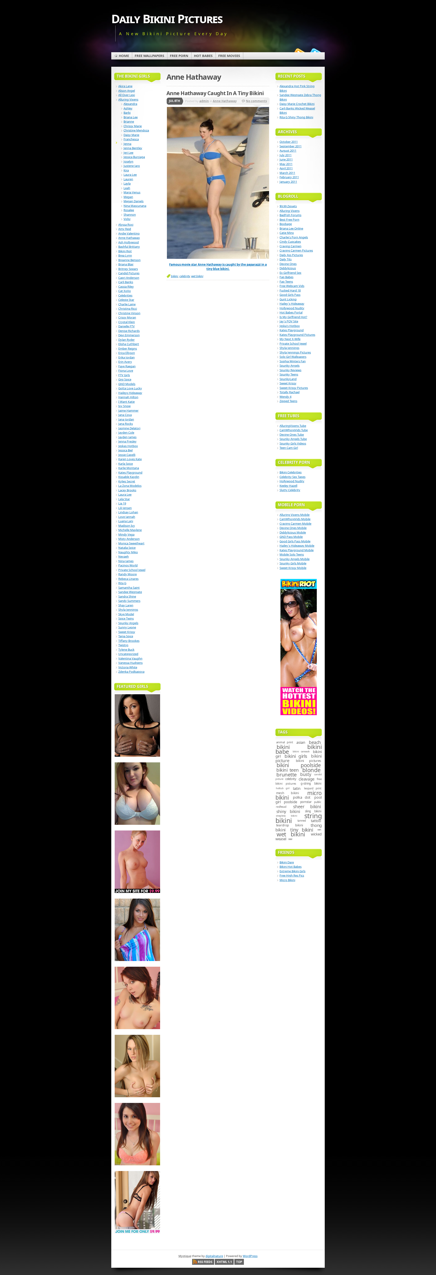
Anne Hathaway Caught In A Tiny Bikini (215, 93)
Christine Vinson (129, 313)
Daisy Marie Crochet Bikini (297, 104)
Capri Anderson (128, 278)
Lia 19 (122, 503)
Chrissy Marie (133, 126)
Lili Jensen (125, 508)
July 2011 (286, 155)
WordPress (250, 1256)
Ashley (128, 108)
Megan (128, 197)
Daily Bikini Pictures (167, 18)
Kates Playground (130, 472)
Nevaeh (123, 556)
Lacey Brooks (127, 490)
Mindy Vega (126, 534)
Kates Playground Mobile (297, 550)
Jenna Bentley (133, 148)
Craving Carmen (290, 246)
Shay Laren (125, 605)
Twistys (123, 645)
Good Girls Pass (290, 295)
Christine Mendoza (136, 130)
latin (296, 788)
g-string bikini (311, 783)
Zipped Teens (288, 401)
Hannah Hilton (128, 397)
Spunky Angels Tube (293, 439)
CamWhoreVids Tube (294, 430)
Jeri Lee (128, 153)
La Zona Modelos (129, 486)
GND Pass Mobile (291, 537)
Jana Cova (125, 415)
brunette (286, 774)
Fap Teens (286, 281)
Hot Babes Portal (291, 312)
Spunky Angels (128, 623)
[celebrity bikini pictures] (218, 258)
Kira (126, 170)
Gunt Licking (288, 299)
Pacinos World (128, 565)
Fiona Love (125, 370)
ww (290, 839)
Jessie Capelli (126, 455)
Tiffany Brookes (128, 641)
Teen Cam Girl (289, 448)
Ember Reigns (127, 348)
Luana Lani (125, 521)
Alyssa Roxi (125, 224)
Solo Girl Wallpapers (293, 357)
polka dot (301, 797)
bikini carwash (301, 751)
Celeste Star (126, 300)
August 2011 (288, 150)
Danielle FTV (126, 326)
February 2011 (289, 177)
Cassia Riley (126, 286)
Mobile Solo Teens (292, 554)
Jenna (127, 144)
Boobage (286, 224)
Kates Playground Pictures (297, 335)
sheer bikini (307, 807)
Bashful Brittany (129, 247)
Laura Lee (130, 175)
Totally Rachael (290, 392)
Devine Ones (288, 264)
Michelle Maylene (130, 530)
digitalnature (214, 1256)
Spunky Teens (289, 374)
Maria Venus (132, 192)
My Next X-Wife (290, 339)
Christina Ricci (127, 308)
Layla (127, 183)
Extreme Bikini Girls (292, 871)
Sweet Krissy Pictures (294, 388)
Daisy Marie (131, 135)
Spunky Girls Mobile (293, 563)
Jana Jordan (126, 419)
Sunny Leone (127, 627)
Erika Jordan (126, 357)
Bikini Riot (125, 251)
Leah (127, 188)
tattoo (316, 820)
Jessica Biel (125, 450)
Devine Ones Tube (292, 434)
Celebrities (125, 295)
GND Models (126, 384)
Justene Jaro (132, 166)
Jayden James (127, 437)
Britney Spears (128, 269)
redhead (281, 806)
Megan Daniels (134, 201)
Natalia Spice (127, 548)
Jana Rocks (125, 424)
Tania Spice (125, 636)
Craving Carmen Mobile (295, 523)
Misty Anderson (129, 539)
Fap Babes (286, 277)
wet (319, 829)
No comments (256, 101)
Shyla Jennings (128, 610)
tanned (301, 820)
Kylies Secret (126, 481)
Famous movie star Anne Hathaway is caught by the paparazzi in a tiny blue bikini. (218, 266)
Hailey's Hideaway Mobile (297, 546)
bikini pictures (308, 760)
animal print (284, 742)
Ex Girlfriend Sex (290, 273)
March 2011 (287, 173)
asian (300, 742)
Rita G (122, 583)
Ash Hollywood (128, 242)
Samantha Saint (129, 588)
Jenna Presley (127, 441)
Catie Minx (287, 233)
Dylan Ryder (126, 340)
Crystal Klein (126, 322)
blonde (311, 770)
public (317, 802)
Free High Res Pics (292, 875)
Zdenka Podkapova (131, 672)
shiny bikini (288, 811)
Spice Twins (126, 618)
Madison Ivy (126, 526)
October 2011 (289, 142)
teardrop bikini (289, 825)
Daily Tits (286, 259)
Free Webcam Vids (292, 286)
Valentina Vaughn (130, 658)
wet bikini (197, 276)
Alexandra (130, 104)
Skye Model (126, 614)
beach (315, 742)
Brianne (129, 121)
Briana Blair (126, 264)
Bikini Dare (287, 862)
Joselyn (128, 161)
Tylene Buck (126, 649)
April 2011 (286, 168)
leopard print (312, 788)
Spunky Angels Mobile (295, 559)
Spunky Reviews (290, 370)
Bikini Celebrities (291, 472)
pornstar (306, 802)
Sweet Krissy (126, 632)
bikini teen (287, 770)
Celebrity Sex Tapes (292, 477)
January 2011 (288, 182)
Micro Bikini (287, 880)
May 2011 (286, 164)
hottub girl (283, 788)
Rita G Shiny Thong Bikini (296, 117)
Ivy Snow (124, 406)
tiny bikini (301, 829)
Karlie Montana (128, 468)
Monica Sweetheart (131, 543)
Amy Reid (124, 229)
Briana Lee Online (291, 228)
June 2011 (286, 159)
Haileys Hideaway (130, 393)
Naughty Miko (128, 552)
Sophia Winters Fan (293, 361)
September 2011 (291, 146)
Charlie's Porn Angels (294, 237)
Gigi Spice (124, 379)
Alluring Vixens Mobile (295, 515)
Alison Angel (126, 91)
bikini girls (296, 756)
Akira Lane (125, 86)
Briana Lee (131, 117)
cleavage (307, 779)
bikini (174, 276)
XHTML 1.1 (224, 1262)
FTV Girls (124, 375)
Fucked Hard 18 (290, 290)
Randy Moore (127, 574)
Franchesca (131, 139)
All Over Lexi (126, 95)
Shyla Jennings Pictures (295, 352)
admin (204, 101)
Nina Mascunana (135, 206)
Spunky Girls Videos (293, 443)
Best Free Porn (289, 219)
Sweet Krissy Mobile (293, 568)
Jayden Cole (126, 432)
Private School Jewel (131, 570)
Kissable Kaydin (128, 477)
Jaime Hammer (128, 410)
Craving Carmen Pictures (296, 250)
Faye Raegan (127, 366)
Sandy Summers (129, 601)
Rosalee (129, 210)
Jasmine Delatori (129, 428)
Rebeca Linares (128, 579)
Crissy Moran (127, 317)
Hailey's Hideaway (292, 303)
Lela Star (124, 499)
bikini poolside (299, 765)
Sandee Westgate (130, 592)
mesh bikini (287, 793)
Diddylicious (288, 268)
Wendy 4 (285, 397)
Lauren (128, 179)
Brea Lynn (125, 255)
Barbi (127, 113)
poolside (290, 801)
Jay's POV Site (289, 321)
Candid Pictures (128, 273)
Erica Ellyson (126, 353)
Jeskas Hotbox (128, 446)
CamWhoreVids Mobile (295, 519)
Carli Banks (125, 282)
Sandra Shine (127, 596)
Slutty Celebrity (290, 490)
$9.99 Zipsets (288, 206)
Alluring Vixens (128, 99)
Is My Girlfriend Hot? (293, 317)
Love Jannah (126, 517)
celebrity (184, 276)
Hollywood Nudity (292, 308)
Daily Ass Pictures (291, 255)
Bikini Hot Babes (291, 867)
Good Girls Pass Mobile (295, 541)
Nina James (126, 561)
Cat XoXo (124, 291)
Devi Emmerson (129, 335)
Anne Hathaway (225, 101)
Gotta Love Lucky (130, 388)
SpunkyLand (288, 379)
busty (305, 774)
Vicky (127, 219)
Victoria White (127, 667)
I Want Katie (126, 402)
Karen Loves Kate (130, 459)
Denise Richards (129, 331)
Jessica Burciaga (134, 157)
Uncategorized (128, 654)
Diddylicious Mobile (293, 532)
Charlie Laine (127, 304)
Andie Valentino (129, 233)
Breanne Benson (129, 260)
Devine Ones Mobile (293, 528)
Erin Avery (125, 362)
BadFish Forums (290, 215)
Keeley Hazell (288, 486)
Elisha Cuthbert (128, 344)
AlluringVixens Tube (293, 426)
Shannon (130, 214)
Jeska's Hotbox (290, 326)
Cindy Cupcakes (290, 242)
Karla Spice (125, 464)
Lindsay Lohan (128, 512)
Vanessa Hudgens (130, 663)
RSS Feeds (205, 1262)
